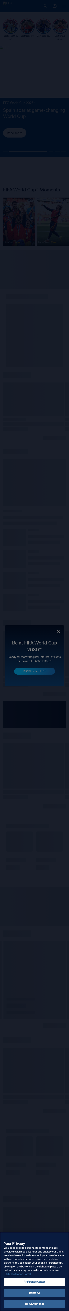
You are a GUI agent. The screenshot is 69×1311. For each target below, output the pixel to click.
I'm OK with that (34, 1303)
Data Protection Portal (18, 1274)
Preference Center (34, 1281)
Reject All (34, 1293)
